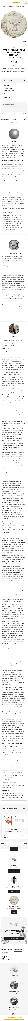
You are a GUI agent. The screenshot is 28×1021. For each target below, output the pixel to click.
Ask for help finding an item (14, 1017)
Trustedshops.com (18, 951)
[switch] (9, 959)
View (14, 912)
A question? (23, 113)
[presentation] (3, 41)
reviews (6, 952)
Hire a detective (14, 891)
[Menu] (11, 956)
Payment (16, 113)
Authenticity (4, 113)
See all (14, 849)
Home (4, 6)
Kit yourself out (14, 871)
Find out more (14, 938)
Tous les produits (10, 6)
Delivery (10, 113)
